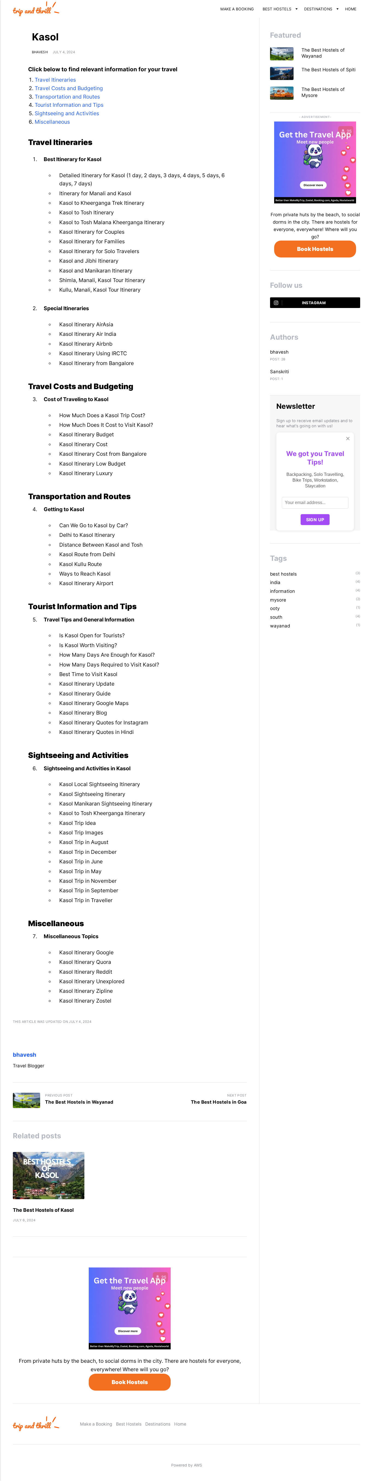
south (276, 617)
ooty (275, 608)
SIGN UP (315, 519)
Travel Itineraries (55, 79)
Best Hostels (277, 9)
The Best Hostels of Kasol (43, 1210)
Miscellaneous (52, 122)
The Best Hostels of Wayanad (323, 53)
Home (351, 9)
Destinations (318, 9)
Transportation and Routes (67, 96)
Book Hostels (130, 1382)
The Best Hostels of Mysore (323, 92)
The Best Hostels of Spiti (329, 69)
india (275, 582)
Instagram (314, 303)
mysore (278, 600)
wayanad (280, 626)
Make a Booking (237, 9)
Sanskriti (279, 371)
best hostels (283, 574)
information (282, 591)
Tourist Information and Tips (69, 105)
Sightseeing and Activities (67, 113)
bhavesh (40, 52)
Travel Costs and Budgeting (69, 88)
